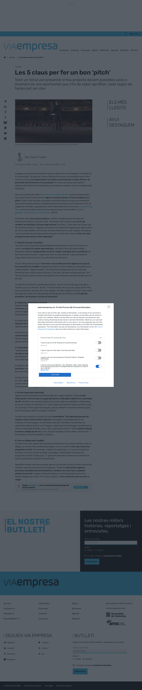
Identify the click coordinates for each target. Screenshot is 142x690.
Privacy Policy (83, 383)
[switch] (98, 342)
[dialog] (71, 345)
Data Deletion (58, 383)
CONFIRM (55, 375)
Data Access (71, 383)
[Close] (109, 307)
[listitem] (71, 338)
